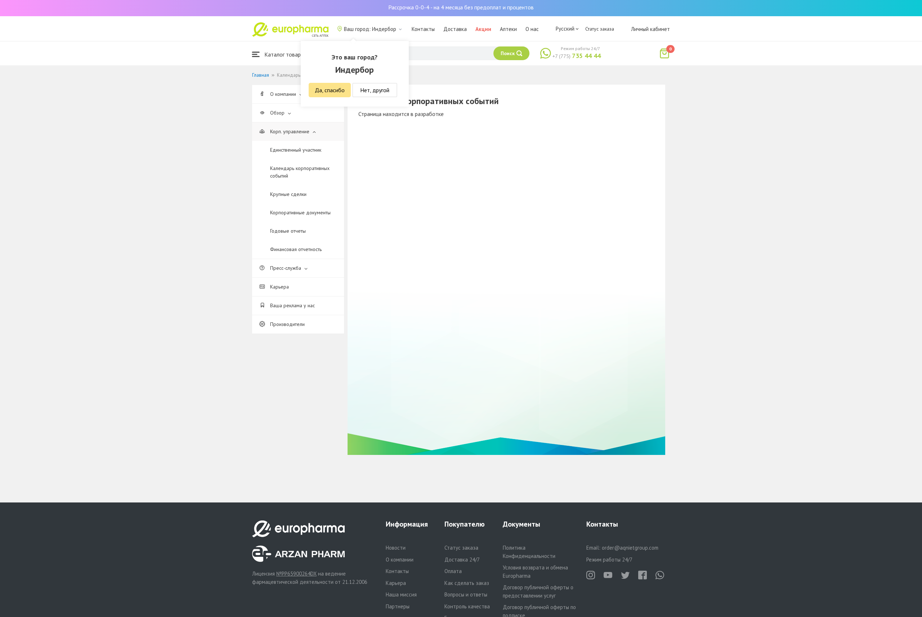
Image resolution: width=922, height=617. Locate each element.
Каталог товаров (285, 54)
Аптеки (508, 29)
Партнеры (397, 606)
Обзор (277, 112)
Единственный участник (295, 150)
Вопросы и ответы (465, 594)
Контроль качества (467, 606)
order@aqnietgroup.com (630, 547)
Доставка (455, 29)
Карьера (279, 286)
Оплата (453, 571)
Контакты (423, 29)
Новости (396, 547)
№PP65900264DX (296, 573)
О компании (283, 94)
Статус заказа (599, 29)
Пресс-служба (286, 268)
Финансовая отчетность (296, 249)
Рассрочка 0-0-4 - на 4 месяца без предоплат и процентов (461, 7)
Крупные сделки (288, 194)
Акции (483, 29)
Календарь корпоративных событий (300, 172)
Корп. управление (290, 131)
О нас (532, 29)
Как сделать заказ (466, 583)
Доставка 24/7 (462, 559)
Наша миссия (401, 594)
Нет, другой (374, 90)
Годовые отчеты (288, 231)
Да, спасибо (330, 90)
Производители (287, 324)
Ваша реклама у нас (292, 305)
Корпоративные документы (300, 212)
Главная (260, 75)
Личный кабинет (650, 29)
